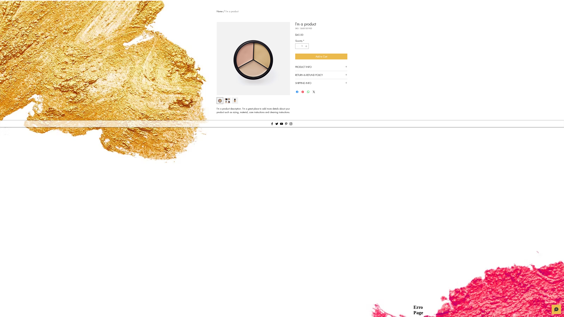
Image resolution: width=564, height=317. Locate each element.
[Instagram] (291, 124)
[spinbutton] (302, 46)
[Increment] (306, 46)
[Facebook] (272, 124)
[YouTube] (281, 124)
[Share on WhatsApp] (308, 92)
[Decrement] (297, 46)
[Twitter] (277, 124)
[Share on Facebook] (297, 92)
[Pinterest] (286, 124)
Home (220, 11)
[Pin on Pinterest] (302, 92)
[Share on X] (314, 92)
